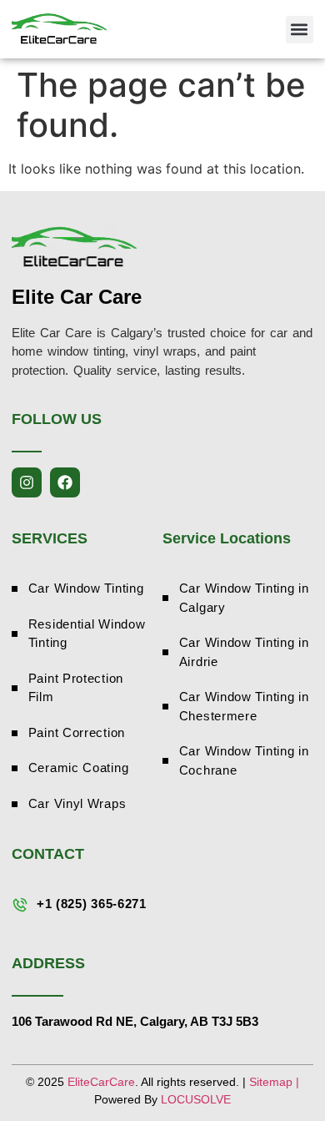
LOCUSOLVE (196, 1099)
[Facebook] (65, 482)
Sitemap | (274, 1081)
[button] (299, 29)
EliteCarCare (101, 1081)
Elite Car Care (77, 296)
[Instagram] (27, 482)
